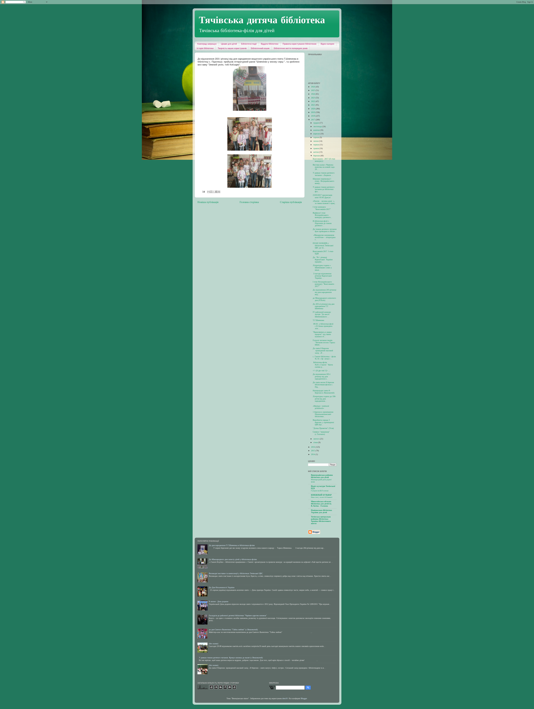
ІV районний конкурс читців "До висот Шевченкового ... (322, 314)
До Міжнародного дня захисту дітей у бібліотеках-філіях (233, 559)
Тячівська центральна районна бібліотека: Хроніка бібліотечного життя (321, 520)
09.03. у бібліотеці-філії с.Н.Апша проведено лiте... (323, 326)
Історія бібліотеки (205, 48)
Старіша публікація (291, 202)
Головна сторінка (249, 202)
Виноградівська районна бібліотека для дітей (322, 476)
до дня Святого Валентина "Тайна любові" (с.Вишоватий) (233, 630)
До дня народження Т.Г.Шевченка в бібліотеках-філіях (232, 545)
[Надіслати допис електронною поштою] (203, 191)
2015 (313, 451)
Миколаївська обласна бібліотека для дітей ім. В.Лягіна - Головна (321, 503)
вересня (316, 134)
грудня (316, 123)
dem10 (285, 698)
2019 (313, 112)
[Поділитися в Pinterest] (219, 191)
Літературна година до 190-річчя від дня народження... (324, 398)
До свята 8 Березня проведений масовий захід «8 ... (323, 350)
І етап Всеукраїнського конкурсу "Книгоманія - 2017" (324, 284)
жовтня (316, 130)
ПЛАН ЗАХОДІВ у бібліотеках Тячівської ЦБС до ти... (323, 245)
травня (316, 148)
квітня (316, 152)
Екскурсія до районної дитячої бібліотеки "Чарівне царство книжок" (238, 616)
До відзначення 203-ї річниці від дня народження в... (321, 376)
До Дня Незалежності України (221, 587)
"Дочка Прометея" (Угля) (323, 428)
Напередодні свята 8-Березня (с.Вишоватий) (323, 392)
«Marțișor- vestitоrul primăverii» (321, 407)
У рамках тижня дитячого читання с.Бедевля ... (323, 174)
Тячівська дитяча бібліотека (262, 20)
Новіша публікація (207, 202)
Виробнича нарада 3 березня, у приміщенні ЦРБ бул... (323, 422)
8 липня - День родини (218, 601)
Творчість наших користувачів (232, 48)
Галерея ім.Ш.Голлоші (319, 491)
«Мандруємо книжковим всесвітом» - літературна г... (324, 237)
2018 (313, 116)
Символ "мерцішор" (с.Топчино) (321, 433)
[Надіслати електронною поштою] (208, 191)
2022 (313, 101)
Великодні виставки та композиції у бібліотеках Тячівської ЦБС (236, 573)
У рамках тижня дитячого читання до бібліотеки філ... (323, 189)
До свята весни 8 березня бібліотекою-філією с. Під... (323, 384)
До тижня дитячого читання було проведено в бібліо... (325, 230)
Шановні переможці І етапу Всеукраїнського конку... (323, 181)
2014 (313, 454)
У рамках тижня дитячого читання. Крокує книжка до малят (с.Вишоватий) (231, 658)
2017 (313, 120)
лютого (316, 439)
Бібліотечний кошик (260, 48)
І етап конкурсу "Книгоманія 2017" (322, 208)
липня (316, 141)
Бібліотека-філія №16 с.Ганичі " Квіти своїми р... (323, 364)
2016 (313, 447)
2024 (313, 94)
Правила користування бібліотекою (299, 44)
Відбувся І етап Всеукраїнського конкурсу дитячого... (322, 215)
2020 (313, 109)
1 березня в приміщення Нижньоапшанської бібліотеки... (323, 414)
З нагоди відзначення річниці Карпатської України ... (322, 276)
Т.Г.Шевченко (318, 320)
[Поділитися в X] (213, 191)
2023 (313, 98)
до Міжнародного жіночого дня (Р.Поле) (324, 299)
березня (316, 156)
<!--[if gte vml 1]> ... (321, 371)
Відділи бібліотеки (269, 44)
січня (315, 442)
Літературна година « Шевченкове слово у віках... (322, 267)
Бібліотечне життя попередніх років (290, 48)
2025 (313, 90)
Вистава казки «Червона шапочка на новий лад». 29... (324, 167)
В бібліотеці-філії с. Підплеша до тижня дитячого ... (322, 223)
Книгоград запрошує (207, 44)
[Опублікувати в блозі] (211, 191)
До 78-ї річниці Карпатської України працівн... (323, 259)
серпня (316, 137)
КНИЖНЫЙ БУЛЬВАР (321, 495)
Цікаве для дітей (229, 44)
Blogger (304, 698)
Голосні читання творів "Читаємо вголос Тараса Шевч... (324, 342)
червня (316, 145)
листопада (317, 126)
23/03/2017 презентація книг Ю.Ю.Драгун (322, 196)
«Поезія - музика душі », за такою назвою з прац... (324, 202)
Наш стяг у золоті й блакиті (321, 497)
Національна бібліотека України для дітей (321, 511)
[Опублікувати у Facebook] (216, 191)
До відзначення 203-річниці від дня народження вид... (324, 292)
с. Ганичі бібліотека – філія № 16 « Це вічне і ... (324, 358)
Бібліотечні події (249, 44)
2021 (313, 105)
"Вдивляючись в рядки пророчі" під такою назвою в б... (322, 334)
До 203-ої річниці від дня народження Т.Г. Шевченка (323, 306)
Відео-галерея (327, 44)
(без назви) (213, 644)
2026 (313, 87)
